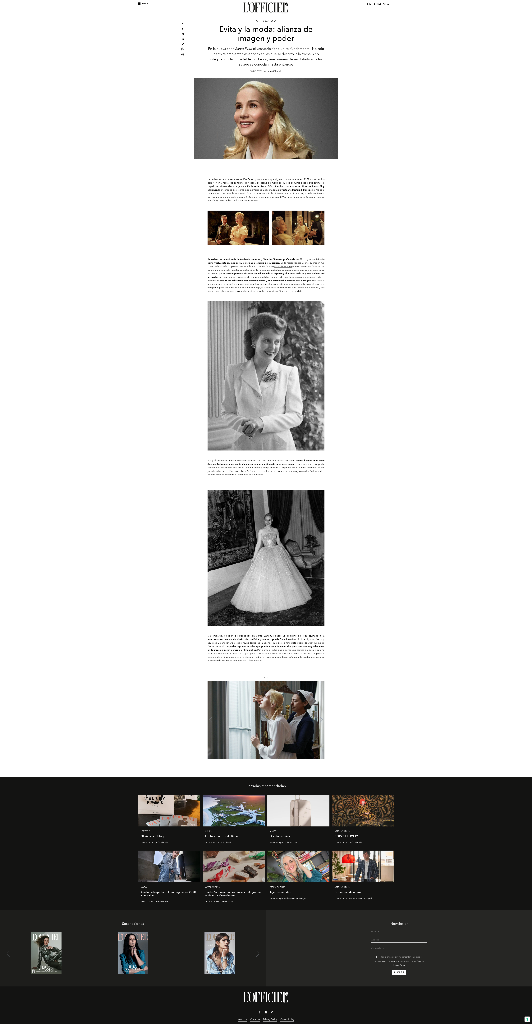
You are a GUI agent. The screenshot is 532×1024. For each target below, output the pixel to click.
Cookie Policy (287, 1019)
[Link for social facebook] (260, 1012)
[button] (321, 720)
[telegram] (183, 54)
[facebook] (183, 29)
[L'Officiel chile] (266, 8)
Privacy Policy (399, 965)
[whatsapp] (183, 49)
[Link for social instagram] (266, 1012)
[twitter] (183, 44)
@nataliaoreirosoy (283, 266)
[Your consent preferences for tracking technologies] (527, 1019)
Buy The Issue (374, 4)
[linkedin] (183, 39)
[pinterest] (183, 34)
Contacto (255, 1019)
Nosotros (242, 1019)
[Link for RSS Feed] (272, 1012)
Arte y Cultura (266, 20)
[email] (183, 23)
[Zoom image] (266, 375)
